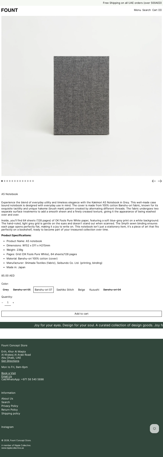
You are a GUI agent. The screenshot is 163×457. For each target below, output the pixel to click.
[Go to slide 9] (22, 181)
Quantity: (7, 296)
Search (5, 402)
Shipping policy (10, 413)
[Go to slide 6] (15, 181)
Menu (137, 10)
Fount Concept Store (14, 345)
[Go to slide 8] (20, 181)
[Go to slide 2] (4, 181)
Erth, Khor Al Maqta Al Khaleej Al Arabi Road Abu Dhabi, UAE (16, 354)
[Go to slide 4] (10, 181)
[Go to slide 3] (7, 181)
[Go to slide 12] (30, 181)
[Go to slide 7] (17, 181)
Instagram (7, 426)
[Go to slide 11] (28, 181)
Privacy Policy (9, 405)
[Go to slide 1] (2, 181)
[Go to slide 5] (12, 181)
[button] (146, 10)
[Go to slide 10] (25, 181)
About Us (7, 398)
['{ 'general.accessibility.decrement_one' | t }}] (2, 303)
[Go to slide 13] (33, 181)
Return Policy (9, 409)
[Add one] (13, 303)
